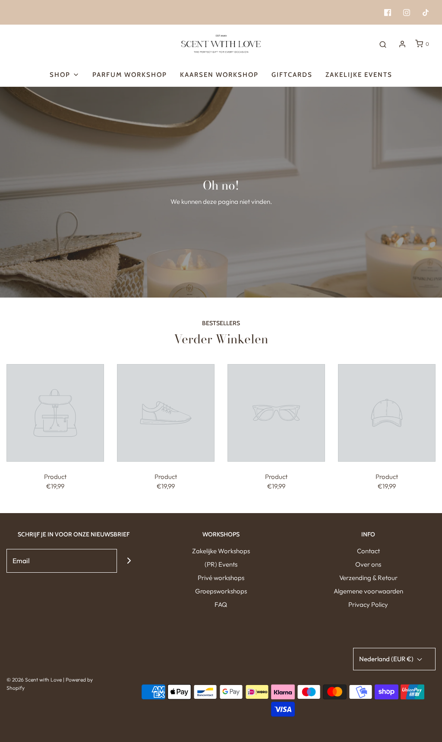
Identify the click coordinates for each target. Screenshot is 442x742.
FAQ (221, 604)
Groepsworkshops (221, 591)
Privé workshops (221, 578)
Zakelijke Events (358, 75)
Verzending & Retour (368, 578)
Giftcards (292, 75)
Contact (368, 551)
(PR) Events (221, 564)
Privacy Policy (368, 604)
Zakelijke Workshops (221, 551)
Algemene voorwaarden (368, 591)
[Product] (55, 412)
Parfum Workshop (129, 75)
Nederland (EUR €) (387, 659)
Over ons (368, 564)
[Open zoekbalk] (383, 44)
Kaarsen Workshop (219, 75)
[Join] (129, 561)
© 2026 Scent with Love (34, 679)
